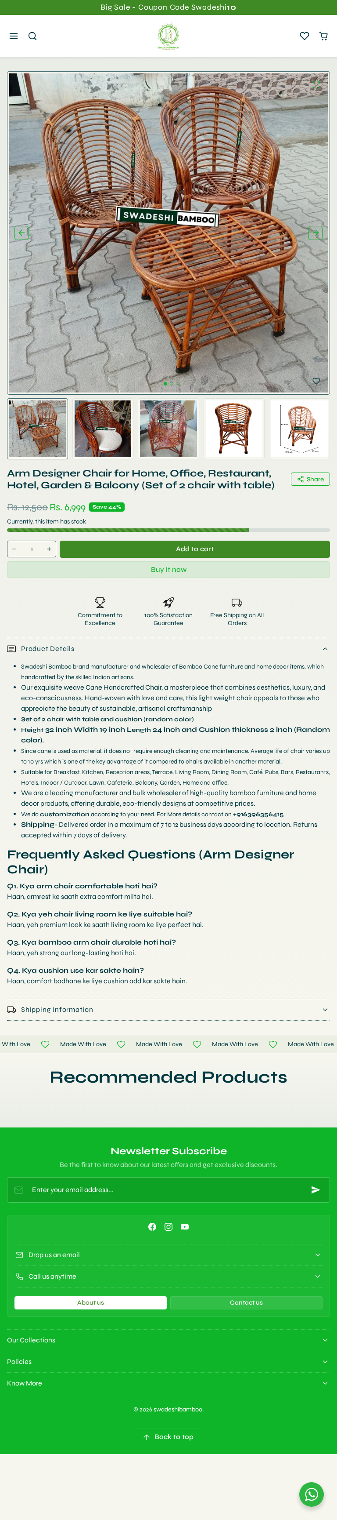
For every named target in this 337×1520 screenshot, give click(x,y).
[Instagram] (168, 1227)
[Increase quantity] (49, 549)
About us (90, 1302)
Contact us (246, 1302)
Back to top (174, 1437)
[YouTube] (185, 1227)
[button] (13, 36)
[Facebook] (152, 1227)
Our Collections (31, 1340)
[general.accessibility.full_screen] (316, 85)
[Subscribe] (315, 1190)
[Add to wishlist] (316, 381)
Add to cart (195, 549)
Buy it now (168, 569)
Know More (24, 1383)
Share (315, 479)
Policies (19, 1361)
